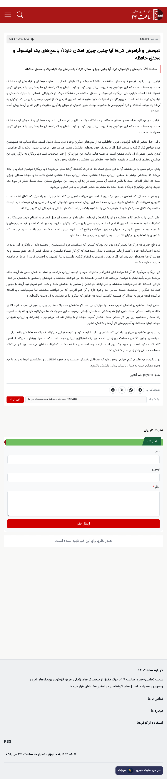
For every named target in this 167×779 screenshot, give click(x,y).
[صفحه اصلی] (147, 14)
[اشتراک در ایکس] (122, 390)
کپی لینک (15, 399)
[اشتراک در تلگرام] (140, 390)
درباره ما (157, 711)
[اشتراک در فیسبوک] (113, 390)
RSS (7, 742)
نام (157, 451)
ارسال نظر (83, 523)
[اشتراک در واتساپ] (131, 390)
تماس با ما (155, 699)
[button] (20, 14)
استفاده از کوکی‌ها (150, 723)
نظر (156, 487)
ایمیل (156, 469)
